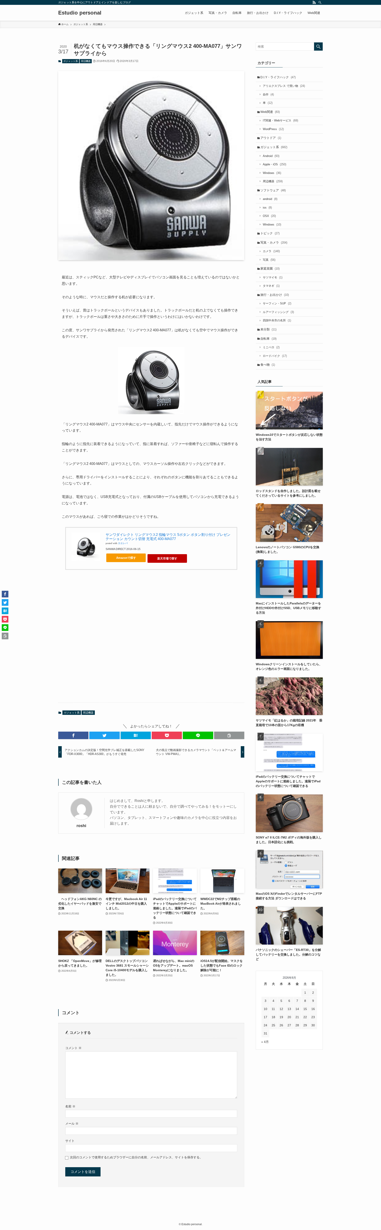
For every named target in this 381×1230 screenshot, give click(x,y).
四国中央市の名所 (277, 320)
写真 (269, 259)
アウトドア (270, 138)
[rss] (314, 2)
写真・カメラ (273, 242)
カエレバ (123, 543)
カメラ (271, 251)
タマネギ (271, 285)
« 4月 (265, 1042)
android (270, 199)
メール (71, 1123)
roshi (81, 826)
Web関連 (270, 112)
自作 (268, 94)
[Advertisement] (151, 639)
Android (271, 156)
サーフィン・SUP (277, 303)
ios (267, 207)
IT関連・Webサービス (280, 120)
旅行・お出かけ (274, 294)
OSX (269, 216)
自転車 (268, 338)
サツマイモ (272, 277)
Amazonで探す (126, 557)
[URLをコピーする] (229, 735)
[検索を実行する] (318, 46)
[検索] (320, 2)
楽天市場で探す (167, 558)
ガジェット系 (70, 61)
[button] (73, 735)
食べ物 (267, 364)
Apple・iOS (274, 164)
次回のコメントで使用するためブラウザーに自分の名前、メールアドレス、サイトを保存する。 (136, 1157)
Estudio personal (79, 12)
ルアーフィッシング (278, 312)
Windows (272, 173)
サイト (70, 1140)
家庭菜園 (270, 268)
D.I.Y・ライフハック (278, 77)
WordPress (273, 129)
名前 (70, 1106)
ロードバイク (275, 356)
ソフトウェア (273, 190)
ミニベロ (271, 347)
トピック (270, 233)
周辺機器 (86, 61)
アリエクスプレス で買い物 (284, 86)
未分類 (268, 329)
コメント (73, 1048)
